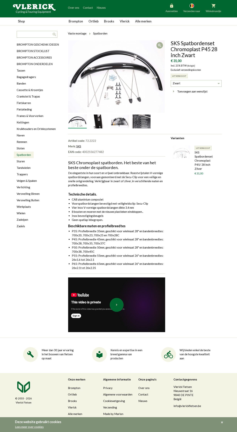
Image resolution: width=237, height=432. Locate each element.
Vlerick (125, 21)
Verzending (110, 407)
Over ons (73, 7)
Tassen (21, 70)
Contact (88, 7)
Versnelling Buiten (28, 200)
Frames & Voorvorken (30, 115)
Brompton (76, 21)
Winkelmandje (213, 11)
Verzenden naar (191, 11)
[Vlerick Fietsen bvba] (34, 8)
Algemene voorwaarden (117, 394)
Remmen (22, 141)
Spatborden (24, 154)
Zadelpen (22, 219)
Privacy (108, 388)
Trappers (22, 174)
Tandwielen (24, 167)
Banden (21, 83)
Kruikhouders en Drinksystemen (36, 128)
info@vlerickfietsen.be (187, 406)
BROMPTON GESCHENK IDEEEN (38, 44)
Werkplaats (24, 206)
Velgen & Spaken (27, 180)
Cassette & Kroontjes (30, 90)
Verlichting (23, 187)
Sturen (21, 161)
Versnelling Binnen (28, 193)
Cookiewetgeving (114, 401)
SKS (78, 146)
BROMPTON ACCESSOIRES (34, 57)
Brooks (109, 21)
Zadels (21, 226)
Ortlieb (94, 21)
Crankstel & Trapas (28, 96)
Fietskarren (24, 103)
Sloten (21, 148)
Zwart (176, 83)
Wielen (21, 213)
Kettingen (23, 122)
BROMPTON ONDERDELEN (35, 64)
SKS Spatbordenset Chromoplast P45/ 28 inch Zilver (204, 160)
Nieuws (101, 7)
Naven (21, 135)
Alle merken (143, 21)
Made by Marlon (113, 414)
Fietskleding (24, 109)
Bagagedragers (26, 77)
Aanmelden (172, 11)
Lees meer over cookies (29, 426)
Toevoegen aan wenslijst (192, 91)
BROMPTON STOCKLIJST (33, 51)
